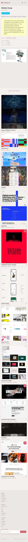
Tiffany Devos (4, 148)
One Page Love (6, 2)
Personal (3, 131)
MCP (2, 511)
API (2, 509)
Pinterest (3, 524)
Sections (3, 496)
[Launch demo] (26, 264)
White (9, 42)
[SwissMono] (14, 246)
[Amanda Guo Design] (14, 362)
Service (12, 227)
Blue (6, 42)
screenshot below (9, 25)
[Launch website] (26, 130)
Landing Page (4, 266)
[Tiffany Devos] (14, 140)
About (26, 538)
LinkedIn (3, 523)
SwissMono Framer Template (8, 264)
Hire (2, 508)
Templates (3, 498)
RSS (2, 526)
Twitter (2, 519)
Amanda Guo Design (6, 380)
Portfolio (7, 40)
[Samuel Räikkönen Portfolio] (14, 112)
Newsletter (3, 513)
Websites (3, 495)
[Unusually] (14, 401)
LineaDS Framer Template (7, 476)
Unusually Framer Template (8, 419)
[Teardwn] (14, 169)
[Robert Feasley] (14, 285)
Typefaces (3, 500)
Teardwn (3, 187)
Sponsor (3, 514)
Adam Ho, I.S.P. (5, 342)
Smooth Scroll (9, 38)
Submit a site (4, 506)
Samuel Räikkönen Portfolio (8, 130)
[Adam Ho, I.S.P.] (14, 324)
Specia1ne (4, 226)
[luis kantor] (14, 429)
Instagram (3, 521)
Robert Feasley (5, 303)
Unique (14, 38)
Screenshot (5, 13)
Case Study (3, 382)
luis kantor (4, 437)
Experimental (9, 382)
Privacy (21, 538)
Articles (2, 501)
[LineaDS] (14, 458)
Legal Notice (16, 538)
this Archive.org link (15, 30)
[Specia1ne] (14, 208)
